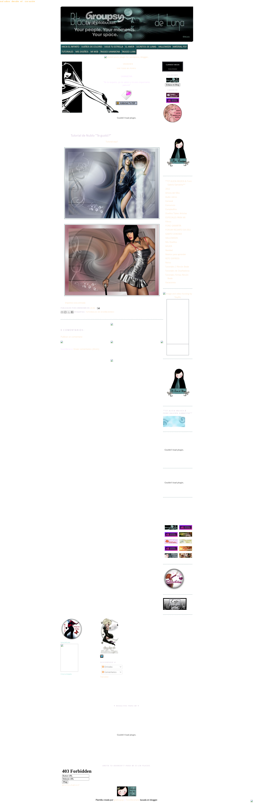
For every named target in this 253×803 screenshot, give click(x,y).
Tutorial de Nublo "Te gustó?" (91, 135)
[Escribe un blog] (65, 312)
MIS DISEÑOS (81, 52)
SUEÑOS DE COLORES (91, 47)
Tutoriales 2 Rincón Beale (177, 267)
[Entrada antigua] (162, 342)
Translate (104, 677)
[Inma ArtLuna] (69, 671)
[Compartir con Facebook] (72, 312)
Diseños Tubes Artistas (176, 213)
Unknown (128, 64)
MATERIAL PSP (180, 47)
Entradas (108, 667)
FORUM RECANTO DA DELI (178, 230)
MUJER (168, 246)
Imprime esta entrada (75, 303)
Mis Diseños (171, 242)
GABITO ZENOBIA (173, 234)
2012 (167, 189)
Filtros (168, 222)
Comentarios (110, 672)
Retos (168, 263)
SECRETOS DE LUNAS (146, 47)
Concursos (170, 205)
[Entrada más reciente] (62, 342)
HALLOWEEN (164, 47)
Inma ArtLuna (65, 642)
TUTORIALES (67, 52)
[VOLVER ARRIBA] (252, 801)
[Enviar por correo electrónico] (61, 312)
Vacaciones (170, 282)
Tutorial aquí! (112, 142)
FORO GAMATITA (173, 226)
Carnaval (169, 201)
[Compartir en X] (68, 312)
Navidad (169, 250)
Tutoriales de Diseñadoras (100, 312)
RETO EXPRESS (172, 258)
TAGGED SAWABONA (110, 52)
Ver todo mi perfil (126, 68)
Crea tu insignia (66, 674)
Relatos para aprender (175, 254)
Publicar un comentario (71, 337)
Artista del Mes (172, 193)
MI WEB (94, 52)
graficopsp (119, 800)
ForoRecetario (133, 800)
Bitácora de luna (127, 11)
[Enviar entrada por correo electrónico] (98, 308)
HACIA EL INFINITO (70, 47)
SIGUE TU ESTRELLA (113, 47)
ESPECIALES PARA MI (175, 217)
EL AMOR (129, 47)
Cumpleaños (171, 209)
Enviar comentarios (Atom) (86, 349)
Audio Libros (171, 197)
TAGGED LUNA (128, 52)
